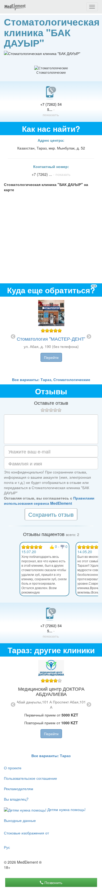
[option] (51, 337)
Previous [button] (13, 336)
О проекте (12, 767)
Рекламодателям (18, 788)
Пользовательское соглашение (30, 778)
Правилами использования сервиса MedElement (49, 500)
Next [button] (89, 336)
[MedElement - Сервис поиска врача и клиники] (15, 6)
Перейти (51, 357)
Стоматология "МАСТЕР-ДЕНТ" (51, 338)
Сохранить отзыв (51, 514)
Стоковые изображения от (26, 832)
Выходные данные (20, 820)
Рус (7, 847)
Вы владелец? (16, 799)
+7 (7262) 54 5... (51, 109)
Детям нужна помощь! (66, 809)
